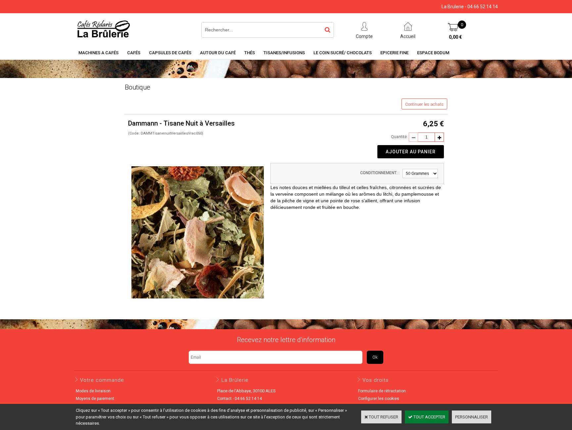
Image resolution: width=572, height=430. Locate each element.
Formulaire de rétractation (382, 391)
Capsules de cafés (170, 52)
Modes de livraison (93, 391)
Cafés (133, 52)
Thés (249, 52)
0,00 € (455, 37)
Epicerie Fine (394, 52)
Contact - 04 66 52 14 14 (239, 398)
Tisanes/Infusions (284, 52)
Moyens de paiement (95, 398)
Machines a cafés (98, 52)
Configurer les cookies (378, 398)
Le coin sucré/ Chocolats (342, 52)
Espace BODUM (433, 52)
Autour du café (218, 52)
